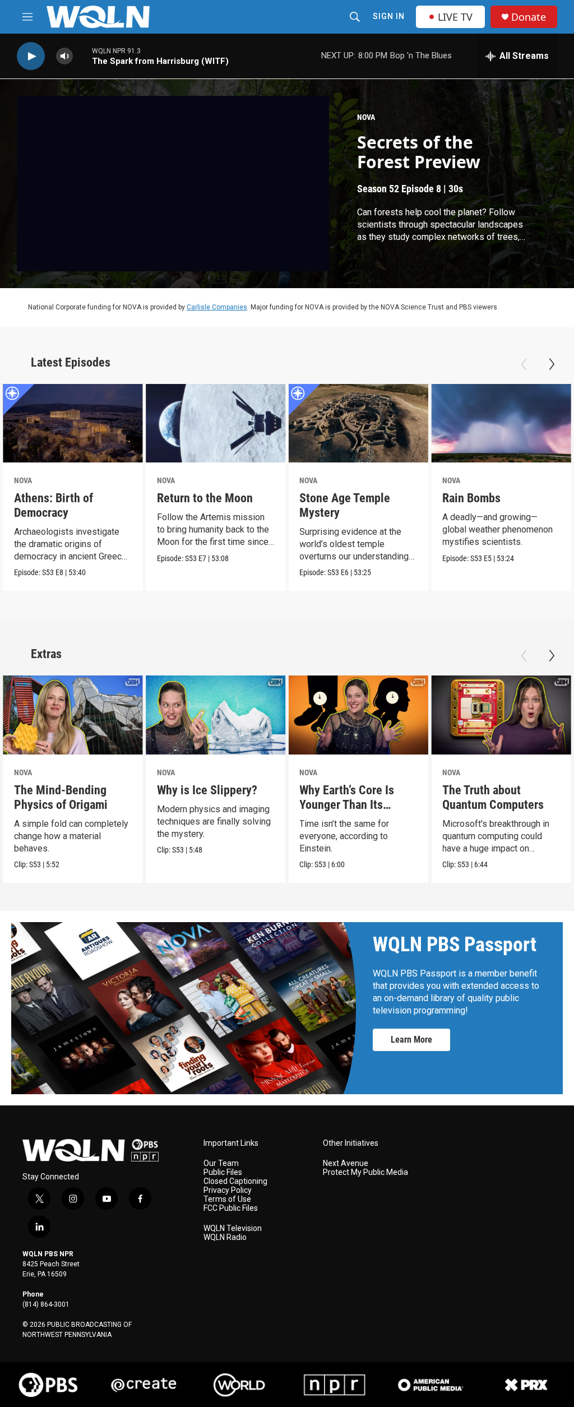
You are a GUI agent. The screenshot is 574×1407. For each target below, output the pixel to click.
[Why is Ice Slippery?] (216, 714)
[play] (31, 56)
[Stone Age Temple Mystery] (358, 423)
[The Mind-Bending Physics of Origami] (73, 714)
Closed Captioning (235, 1181)
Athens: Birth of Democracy (53, 505)
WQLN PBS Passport (454, 944)
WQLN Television (232, 1228)
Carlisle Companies (217, 307)
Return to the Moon (205, 498)
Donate (528, 17)
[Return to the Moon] (216, 423)
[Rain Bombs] (501, 423)
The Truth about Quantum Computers (493, 797)
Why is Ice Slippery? (207, 790)
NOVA (366, 117)
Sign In (389, 16)
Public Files (222, 1172)
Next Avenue (345, 1163)
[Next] (551, 364)
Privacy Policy (227, 1190)
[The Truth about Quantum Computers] (501, 714)
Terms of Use (227, 1199)
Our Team (221, 1163)
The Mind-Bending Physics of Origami (61, 797)
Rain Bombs (471, 498)
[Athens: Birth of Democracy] (73, 423)
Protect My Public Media (365, 1172)
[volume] (64, 56)
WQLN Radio (225, 1237)
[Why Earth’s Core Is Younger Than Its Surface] (358, 714)
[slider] (82, 56)
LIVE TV (455, 17)
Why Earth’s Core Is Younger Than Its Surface (346, 804)
